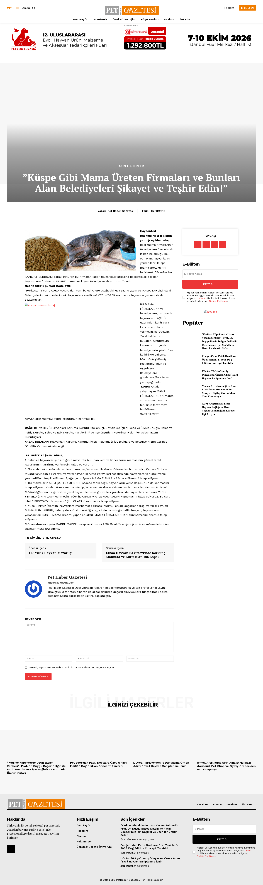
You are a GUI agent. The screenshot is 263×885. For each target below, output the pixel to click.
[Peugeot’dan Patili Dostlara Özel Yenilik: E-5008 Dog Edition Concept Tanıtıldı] (190, 359)
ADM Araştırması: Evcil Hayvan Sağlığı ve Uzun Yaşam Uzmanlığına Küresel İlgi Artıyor (218, 409)
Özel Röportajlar (131, 839)
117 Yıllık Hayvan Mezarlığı (50, 553)
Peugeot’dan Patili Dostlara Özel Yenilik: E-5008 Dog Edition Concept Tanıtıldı (219, 359)
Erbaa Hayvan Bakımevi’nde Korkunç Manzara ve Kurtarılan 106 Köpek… (135, 555)
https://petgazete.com (60, 582)
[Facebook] (197, 244)
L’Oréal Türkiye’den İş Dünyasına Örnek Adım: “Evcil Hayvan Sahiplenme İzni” (220, 374)
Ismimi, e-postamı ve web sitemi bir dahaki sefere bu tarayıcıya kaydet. (72, 667)
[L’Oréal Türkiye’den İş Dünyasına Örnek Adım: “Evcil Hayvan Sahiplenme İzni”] (190, 375)
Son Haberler (131, 166)
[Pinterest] (214, 244)
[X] (206, 244)
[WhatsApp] (222, 244)
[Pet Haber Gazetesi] (33, 589)
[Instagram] (48, 601)
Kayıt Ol (208, 284)
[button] (29, 8)
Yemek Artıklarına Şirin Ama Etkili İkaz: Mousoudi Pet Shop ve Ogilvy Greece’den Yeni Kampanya (219, 391)
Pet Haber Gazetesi (120, 211)
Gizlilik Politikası (218, 301)
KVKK (202, 298)
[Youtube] (55, 601)
